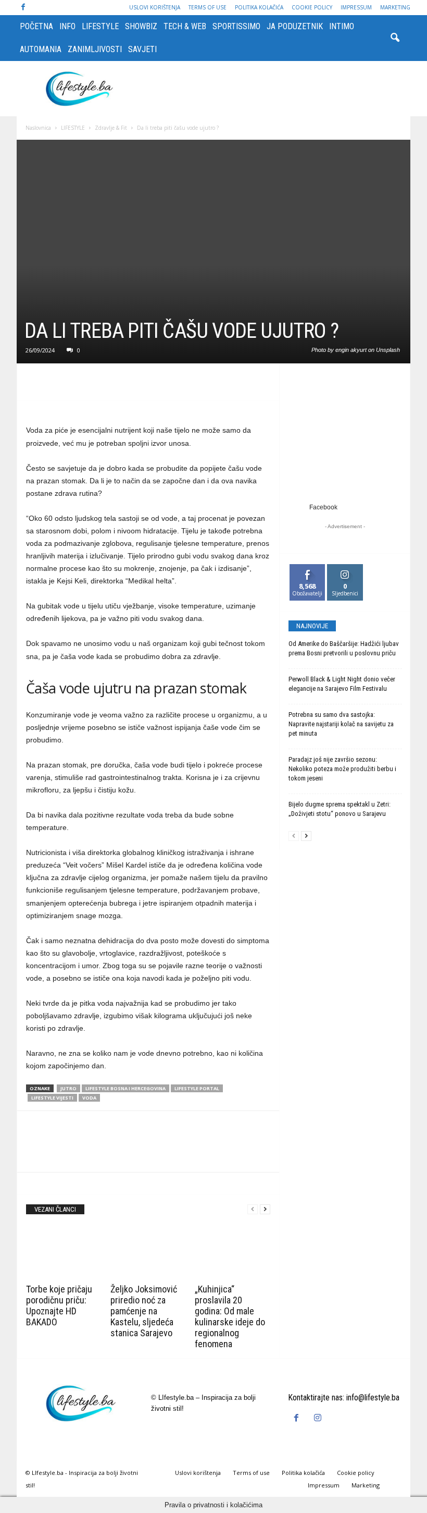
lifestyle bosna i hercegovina (125, 1088)
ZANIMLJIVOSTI (95, 49)
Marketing (395, 7)
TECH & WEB (185, 26)
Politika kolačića (259, 7)
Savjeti (142, 49)
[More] (133, 384)
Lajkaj (307, 568)
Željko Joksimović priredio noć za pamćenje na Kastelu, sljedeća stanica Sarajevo (143, 1311)
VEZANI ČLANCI (55, 1209)
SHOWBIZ (141, 26)
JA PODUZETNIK (295, 26)
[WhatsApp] (108, 384)
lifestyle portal (196, 1088)
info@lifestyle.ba (372, 1397)
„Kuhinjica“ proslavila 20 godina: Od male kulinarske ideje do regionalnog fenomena (230, 1316)
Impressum (356, 7)
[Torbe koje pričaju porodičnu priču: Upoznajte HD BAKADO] (64, 1252)
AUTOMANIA (40, 49)
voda (89, 1097)
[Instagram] (319, 1418)
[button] (394, 38)
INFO (67, 26)
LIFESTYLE (100, 26)
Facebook (323, 507)
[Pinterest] (84, 384)
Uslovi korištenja (154, 7)
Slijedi (345, 568)
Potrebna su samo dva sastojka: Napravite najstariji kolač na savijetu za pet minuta (341, 724)
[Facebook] (23, 7)
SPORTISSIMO (236, 26)
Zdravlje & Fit (111, 127)
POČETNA (36, 26)
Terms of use (208, 7)
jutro (68, 1088)
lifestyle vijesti (52, 1097)
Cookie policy (312, 7)
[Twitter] (60, 384)
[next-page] (265, 1209)
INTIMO (341, 26)
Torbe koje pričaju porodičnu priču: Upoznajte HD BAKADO (59, 1305)
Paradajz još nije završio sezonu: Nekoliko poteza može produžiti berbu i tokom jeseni (342, 768)
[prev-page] (252, 1209)
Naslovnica (38, 127)
